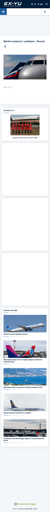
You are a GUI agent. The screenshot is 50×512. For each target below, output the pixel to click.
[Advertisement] (25, 25)
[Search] (47, 4)
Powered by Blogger (26, 504)
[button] (4, 46)
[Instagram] (38, 4)
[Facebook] (32, 4)
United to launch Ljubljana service (15, 334)
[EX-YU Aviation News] (12, 4)
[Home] (3, 11)
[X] (35, 4)
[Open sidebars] (45, 11)
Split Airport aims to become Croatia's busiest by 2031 (22, 387)
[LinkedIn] (41, 4)
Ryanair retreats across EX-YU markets (17, 413)
